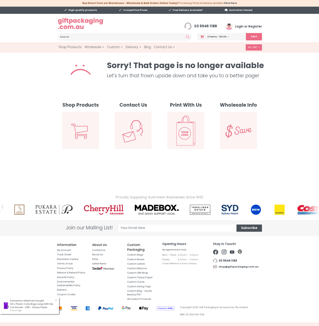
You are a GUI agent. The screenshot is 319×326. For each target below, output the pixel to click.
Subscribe (249, 228)
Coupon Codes (66, 294)
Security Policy (65, 277)
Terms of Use (65, 264)
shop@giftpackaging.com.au (237, 267)
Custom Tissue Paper (140, 277)
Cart (254, 36)
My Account (64, 250)
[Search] (188, 37)
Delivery (62, 290)
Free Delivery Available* (188, 10)
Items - (217, 37)
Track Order (64, 254)
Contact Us (98, 250)
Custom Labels (136, 264)
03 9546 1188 (205, 26)
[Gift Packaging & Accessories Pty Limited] (85, 23)
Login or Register (248, 26)
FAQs (95, 259)
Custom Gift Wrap (137, 273)
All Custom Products (139, 299)
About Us (97, 254)
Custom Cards (136, 282)
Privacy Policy (65, 268)
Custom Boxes (135, 259)
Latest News (99, 264)
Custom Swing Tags (139, 286)
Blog (147, 47)
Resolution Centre (67, 259)
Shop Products (70, 47)
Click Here (230, 3)
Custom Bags (135, 255)
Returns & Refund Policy (71, 273)
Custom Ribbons (137, 268)
